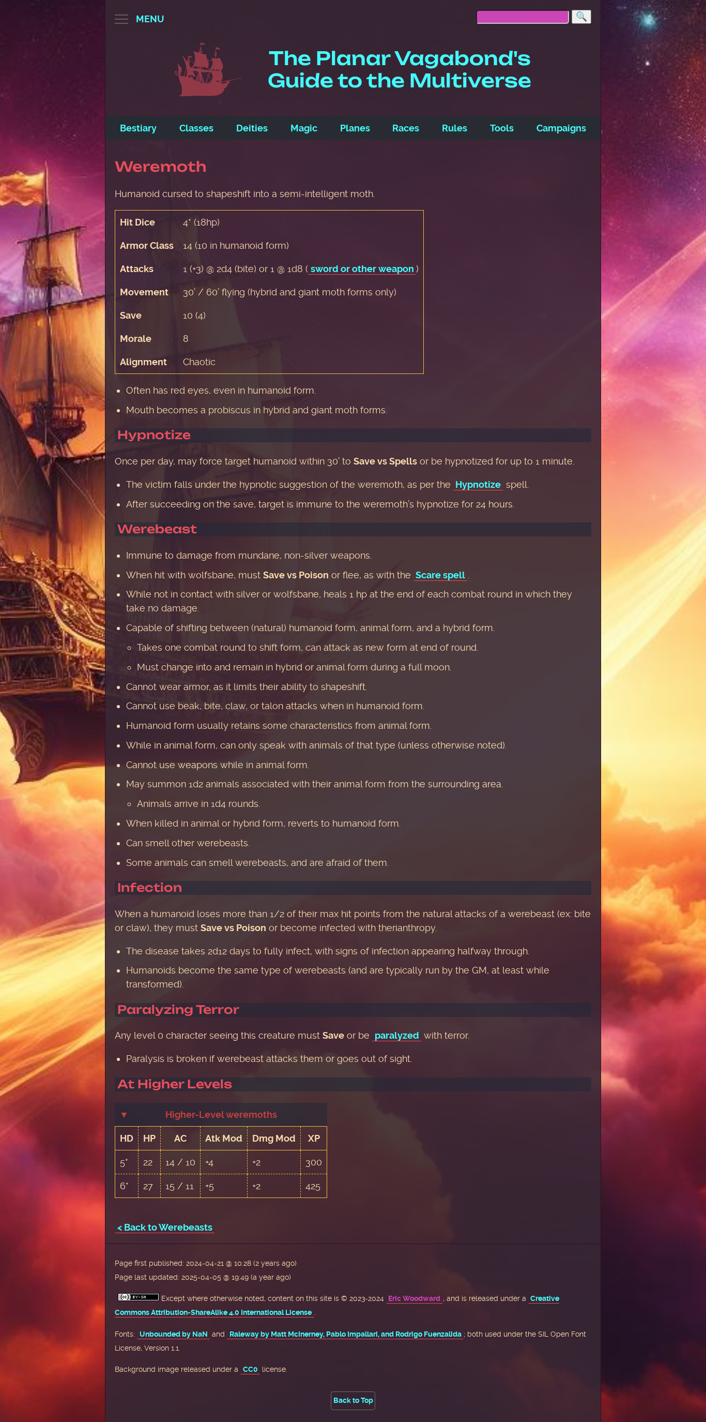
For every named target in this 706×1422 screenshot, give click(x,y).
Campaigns (561, 128)
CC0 (250, 1369)
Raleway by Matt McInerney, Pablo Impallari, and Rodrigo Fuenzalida (345, 1334)
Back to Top (353, 1400)
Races (405, 128)
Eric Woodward (414, 1298)
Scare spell (440, 575)
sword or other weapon (362, 268)
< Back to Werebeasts (164, 1227)
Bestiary (138, 128)
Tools (502, 128)
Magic (303, 128)
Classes (196, 128)
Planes (355, 128)
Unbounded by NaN (174, 1334)
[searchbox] (522, 17)
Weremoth (160, 166)
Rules (454, 128)
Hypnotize (478, 484)
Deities (252, 128)
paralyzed (397, 1035)
